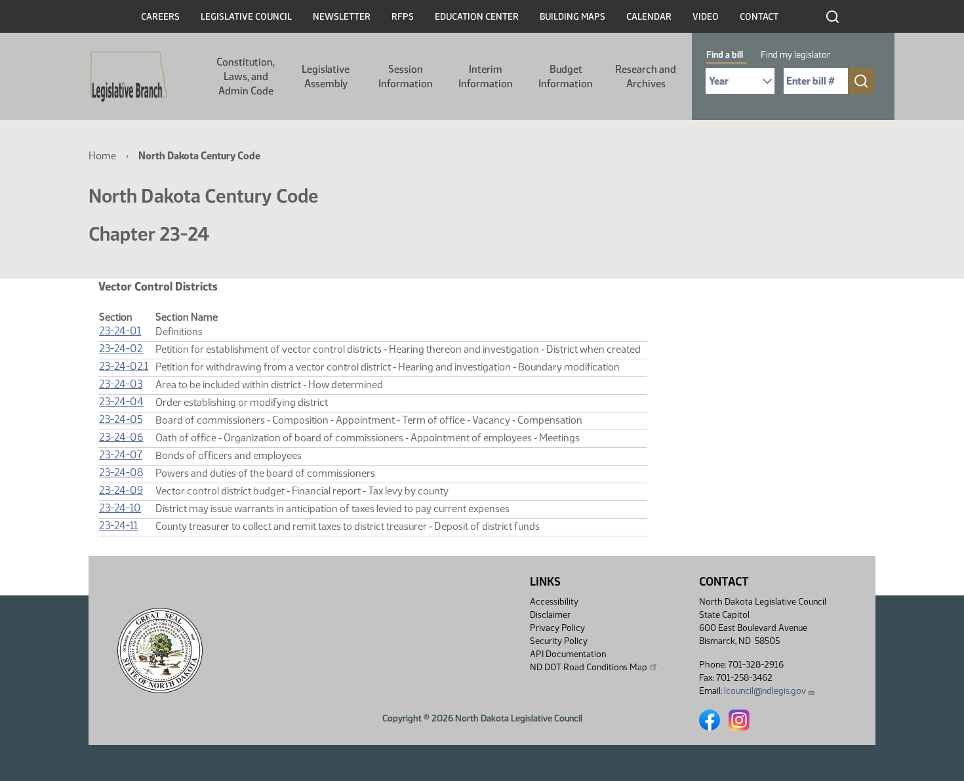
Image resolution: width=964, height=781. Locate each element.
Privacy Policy (557, 627)
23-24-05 (120, 419)
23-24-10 (120, 508)
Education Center (477, 16)
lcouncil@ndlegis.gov (765, 690)
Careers (160, 16)
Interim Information (485, 76)
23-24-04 (121, 401)
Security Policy (559, 641)
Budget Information (565, 76)
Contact (759, 16)
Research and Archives (645, 76)
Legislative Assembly (326, 76)
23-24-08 (121, 472)
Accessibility (554, 601)
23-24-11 (118, 525)
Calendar (649, 16)
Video (706, 16)
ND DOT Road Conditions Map (588, 667)
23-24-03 (120, 384)
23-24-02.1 (123, 366)
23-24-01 (120, 331)
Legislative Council (246, 16)
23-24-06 (121, 437)
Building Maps (572, 16)
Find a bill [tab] (724, 54)
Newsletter (342, 16)
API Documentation (568, 654)
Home (102, 156)
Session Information (405, 76)
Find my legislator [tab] (795, 54)
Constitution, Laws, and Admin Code (245, 76)
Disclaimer (550, 614)
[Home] (129, 76)
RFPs (403, 16)
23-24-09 (121, 490)
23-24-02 (121, 348)
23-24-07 (120, 455)
